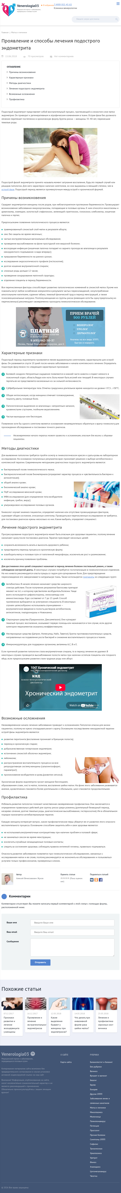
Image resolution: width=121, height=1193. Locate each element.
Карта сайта (66, 1062)
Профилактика (16, 99)
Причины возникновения (22, 72)
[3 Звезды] (65, 878)
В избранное (48, 5)
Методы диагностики (20, 83)
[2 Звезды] (63, 878)
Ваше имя (12, 922)
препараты (88, 577)
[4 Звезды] (67, 878)
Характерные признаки (21, 77)
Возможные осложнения (22, 94)
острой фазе (7, 189)
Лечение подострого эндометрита (26, 88)
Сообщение (13, 941)
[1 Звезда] (61, 878)
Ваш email (12, 932)
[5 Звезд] (68, 878)
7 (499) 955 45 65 (63, 4)
